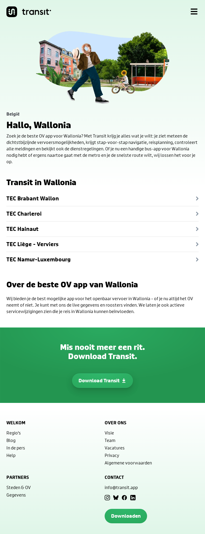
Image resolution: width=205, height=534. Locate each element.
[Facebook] (124, 497)
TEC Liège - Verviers (32, 244)
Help (10, 455)
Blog (10, 440)
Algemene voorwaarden (128, 463)
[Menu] (194, 11)
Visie (109, 433)
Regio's (13, 433)
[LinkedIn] (133, 497)
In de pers (15, 448)
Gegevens (16, 495)
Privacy (112, 455)
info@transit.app (121, 487)
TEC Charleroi (24, 213)
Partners (17, 477)
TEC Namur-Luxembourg (38, 259)
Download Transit (99, 380)
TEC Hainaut (22, 228)
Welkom (15, 423)
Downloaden (126, 516)
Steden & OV (18, 487)
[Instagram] (107, 497)
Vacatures (115, 448)
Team (110, 440)
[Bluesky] (116, 497)
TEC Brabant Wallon (32, 198)
